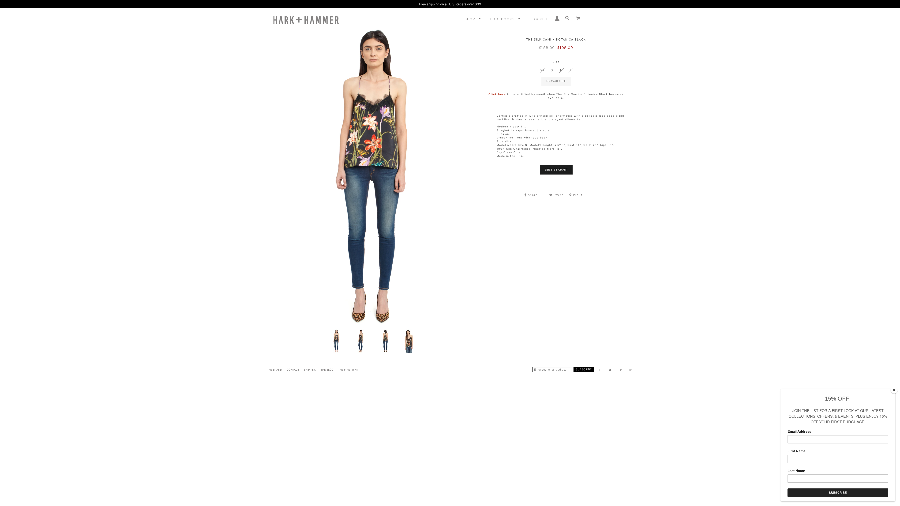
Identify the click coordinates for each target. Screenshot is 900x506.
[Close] (894, 390)
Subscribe (584, 369)
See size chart (556, 169)
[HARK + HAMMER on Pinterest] (621, 370)
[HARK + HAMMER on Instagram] (631, 370)
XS (542, 70)
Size (556, 61)
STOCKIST (539, 19)
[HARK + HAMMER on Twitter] (610, 370)
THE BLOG (327, 369)
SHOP (470, 19)
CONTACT (293, 369)
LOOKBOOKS (503, 19)
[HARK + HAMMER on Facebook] (600, 370)
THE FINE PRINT (348, 369)
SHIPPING (310, 369)
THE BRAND (274, 369)
